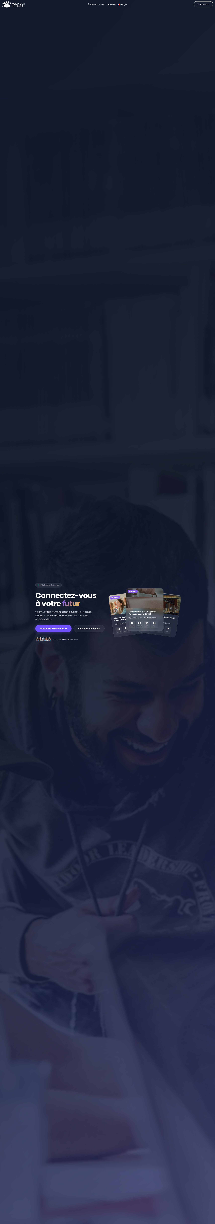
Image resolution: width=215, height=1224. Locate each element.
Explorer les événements (52, 628)
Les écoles (111, 4)
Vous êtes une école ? (89, 628)
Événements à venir (96, 4)
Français (123, 4)
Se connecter (205, 4)
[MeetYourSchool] (13, 4)
